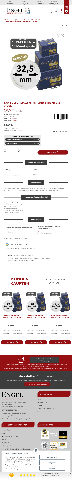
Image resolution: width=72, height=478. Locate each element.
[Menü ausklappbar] (4, 11)
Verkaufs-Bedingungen (10, 436)
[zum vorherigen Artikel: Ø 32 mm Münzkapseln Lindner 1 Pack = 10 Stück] (62, 25)
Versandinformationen (45, 412)
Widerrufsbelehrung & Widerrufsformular (16, 449)
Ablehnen (52, 468)
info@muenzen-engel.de (14, 406)
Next (67, 319)
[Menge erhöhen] (19, 151)
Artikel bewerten (45, 233)
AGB (3, 433)
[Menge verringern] (5, 151)
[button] (51, 12)
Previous (4, 319)
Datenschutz (6, 430)
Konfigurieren (52, 463)
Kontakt (40, 405)
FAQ (39, 399)
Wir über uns (42, 402)
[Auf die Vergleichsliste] (59, 35)
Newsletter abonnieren (37, 384)
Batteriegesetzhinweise (10, 446)
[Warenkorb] (5, 30)
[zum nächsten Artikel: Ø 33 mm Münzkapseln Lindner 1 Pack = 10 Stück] (66, 25)
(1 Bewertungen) (18, 110)
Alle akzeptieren (52, 457)
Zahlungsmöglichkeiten (46, 409)
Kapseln (14, 118)
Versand (16, 128)
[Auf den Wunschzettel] (64, 35)
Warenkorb (10, 342)
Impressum (6, 443)
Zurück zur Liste (10, 20)
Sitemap (4, 439)
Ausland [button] (20, 130)
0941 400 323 (9, 404)
